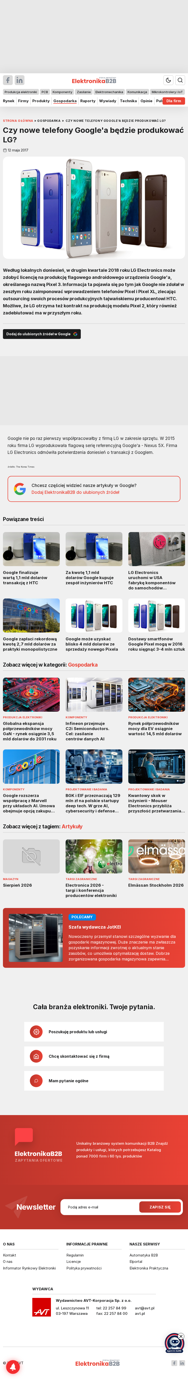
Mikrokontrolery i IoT (167, 92)
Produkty (41, 101)
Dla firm (173, 101)
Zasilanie (84, 92)
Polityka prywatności (84, 1268)
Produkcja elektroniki (21, 92)
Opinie (147, 101)
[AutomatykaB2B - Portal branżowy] (97, 1363)
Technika (128, 101)
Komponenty (62, 92)
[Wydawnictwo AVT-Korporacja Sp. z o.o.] (41, 1309)
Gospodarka (65, 101)
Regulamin (75, 1255)
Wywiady (107, 101)
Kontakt (9, 1255)
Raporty (87, 101)
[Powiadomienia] (13, 1367)
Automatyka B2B (143, 1255)
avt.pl (140, 1313)
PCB (45, 92)
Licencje (73, 1261)
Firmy (23, 101)
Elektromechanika (109, 92)
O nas (7, 1261)
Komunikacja (137, 92)
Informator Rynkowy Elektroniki (29, 1268)
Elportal (135, 1261)
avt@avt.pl (144, 1308)
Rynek (8, 101)
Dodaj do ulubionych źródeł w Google (38, 334)
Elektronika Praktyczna (148, 1268)
